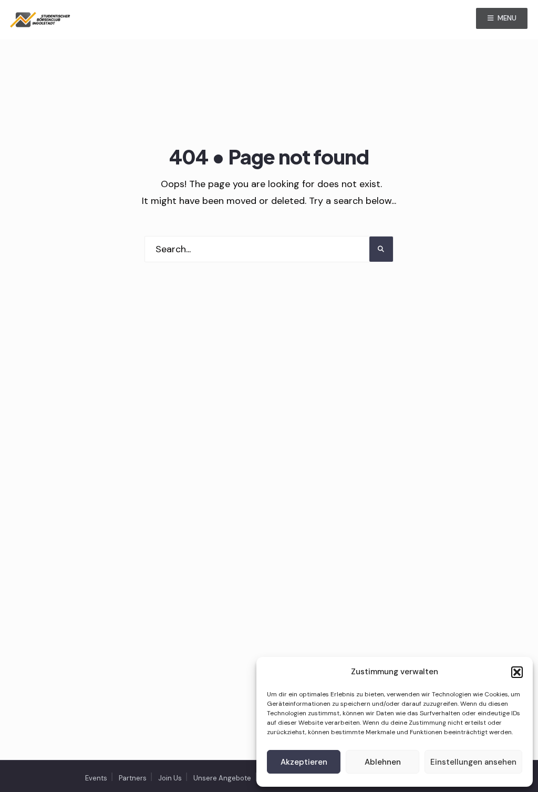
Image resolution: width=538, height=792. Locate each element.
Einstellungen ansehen (473, 762)
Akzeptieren (304, 762)
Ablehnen (383, 762)
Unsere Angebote (222, 778)
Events (96, 778)
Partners (133, 778)
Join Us (170, 778)
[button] (517, 672)
